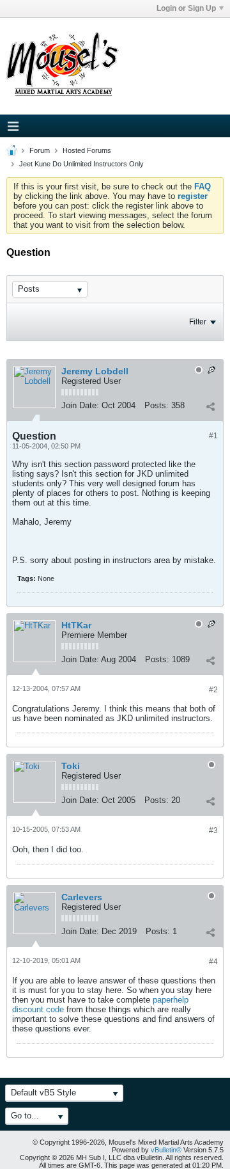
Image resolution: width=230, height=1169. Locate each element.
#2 (213, 689)
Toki (70, 766)
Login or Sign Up (186, 8)
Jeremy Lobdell (94, 371)
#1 (213, 435)
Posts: (156, 405)
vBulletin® (166, 1150)
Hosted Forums (87, 150)
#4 (213, 961)
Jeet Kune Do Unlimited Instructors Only (81, 164)
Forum (39, 150)
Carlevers (81, 897)
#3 (213, 830)
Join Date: (80, 405)
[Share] (210, 407)
